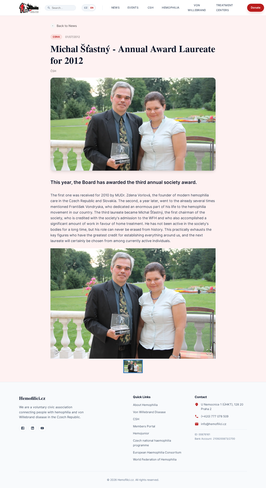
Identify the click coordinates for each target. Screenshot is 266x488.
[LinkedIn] (32, 428)
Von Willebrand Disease (149, 412)
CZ (85, 7)
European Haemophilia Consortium (157, 452)
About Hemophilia (145, 405)
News (115, 7)
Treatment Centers (224, 8)
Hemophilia (171, 7)
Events (133, 7)
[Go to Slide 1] (133, 366)
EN (91, 7)
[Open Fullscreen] (209, 352)
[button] (133, 303)
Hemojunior (141, 433)
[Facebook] (22, 428)
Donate (255, 7)
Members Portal (144, 426)
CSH (150, 7)
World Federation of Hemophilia (154, 459)
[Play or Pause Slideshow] (57, 352)
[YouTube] (42, 428)
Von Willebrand (197, 8)
